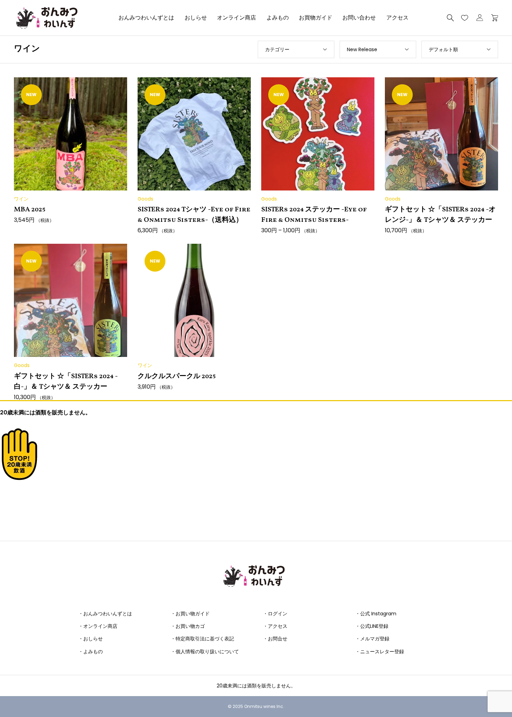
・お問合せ (275, 638)
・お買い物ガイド (190, 613)
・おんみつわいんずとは (105, 613)
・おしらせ (90, 638)
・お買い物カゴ (188, 626)
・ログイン (275, 613)
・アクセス (275, 626)
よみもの (277, 18)
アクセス (397, 18)
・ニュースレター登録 (379, 651)
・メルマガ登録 (372, 638)
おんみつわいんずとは (146, 18)
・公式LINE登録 (371, 626)
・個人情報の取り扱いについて (205, 651)
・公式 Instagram (375, 613)
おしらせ (196, 18)
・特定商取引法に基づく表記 (202, 638)
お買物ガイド (315, 18)
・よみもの (90, 651)
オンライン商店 (236, 18)
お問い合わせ (359, 18)
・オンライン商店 (97, 626)
